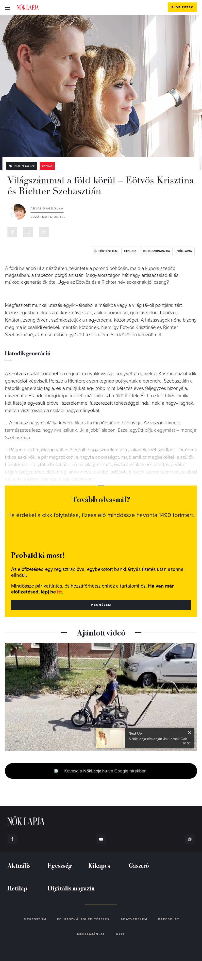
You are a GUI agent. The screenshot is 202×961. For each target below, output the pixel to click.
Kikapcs (99, 865)
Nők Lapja (28, 7)
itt (59, 592)
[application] (101, 697)
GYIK (120, 934)
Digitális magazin (71, 887)
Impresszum (34, 919)
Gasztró (139, 865)
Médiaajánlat (91, 934)
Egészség (60, 865)
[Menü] (7, 7)
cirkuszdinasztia (156, 251)
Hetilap (47, 166)
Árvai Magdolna (47, 208)
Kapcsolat (168, 919)
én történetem (106, 251)
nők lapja (184, 251)
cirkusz (130, 251)
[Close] (189, 733)
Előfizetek (182, 7)
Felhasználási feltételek (83, 919)
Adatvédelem (134, 919)
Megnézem (101, 604)
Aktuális (19, 865)
